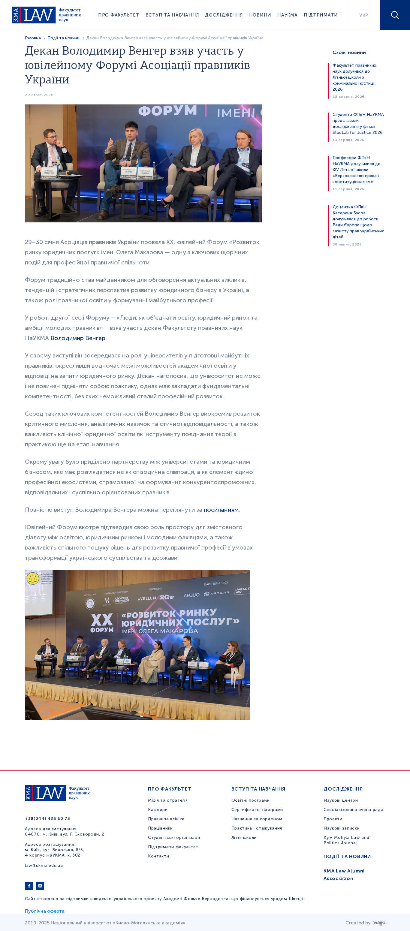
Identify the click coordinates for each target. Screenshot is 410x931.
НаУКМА (287, 15)
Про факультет (119, 15)
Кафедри (158, 809)
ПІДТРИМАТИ (321, 15)
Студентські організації (174, 837)
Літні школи (244, 837)
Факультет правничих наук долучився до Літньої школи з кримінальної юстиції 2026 (354, 77)
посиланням (221, 509)
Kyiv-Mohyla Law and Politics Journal (346, 840)
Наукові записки (342, 828)
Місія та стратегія (168, 800)
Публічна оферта (45, 911)
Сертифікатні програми (257, 809)
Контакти (158, 856)
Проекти (333, 818)
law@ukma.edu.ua (44, 865)
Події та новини (63, 38)
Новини (260, 15)
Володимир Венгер (77, 338)
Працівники (160, 828)
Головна (33, 38)
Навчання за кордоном (256, 818)
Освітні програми (250, 800)
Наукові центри (341, 800)
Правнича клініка (166, 818)
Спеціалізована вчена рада (354, 809)
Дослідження (224, 15)
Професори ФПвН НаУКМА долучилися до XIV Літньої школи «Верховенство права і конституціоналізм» (357, 169)
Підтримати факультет (173, 846)
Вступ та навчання (172, 15)
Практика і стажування (256, 828)
